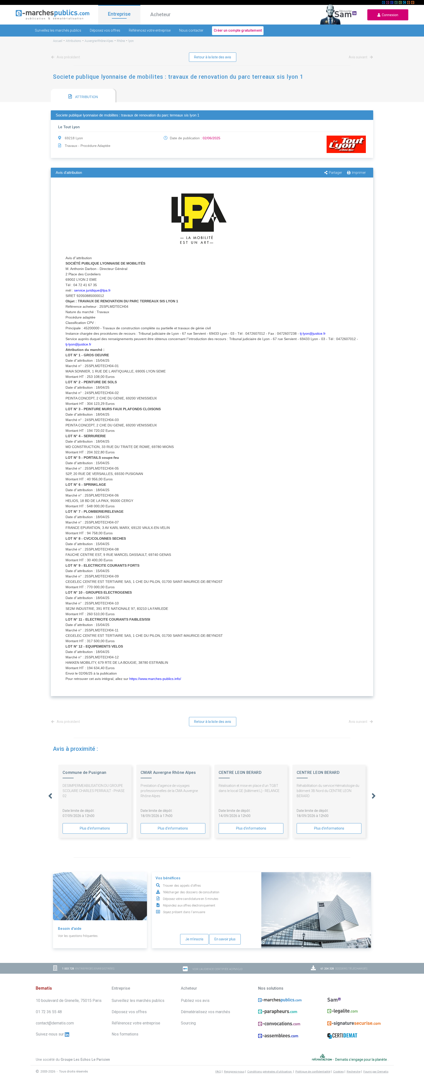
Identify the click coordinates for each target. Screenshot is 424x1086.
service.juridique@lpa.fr (92, 290)
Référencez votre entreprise (150, 30)
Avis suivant (358, 57)
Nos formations (125, 1034)
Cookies (338, 1071)
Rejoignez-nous (234, 1071)
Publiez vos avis (195, 1000)
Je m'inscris (194, 939)
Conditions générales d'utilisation (269, 1071)
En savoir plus (225, 939)
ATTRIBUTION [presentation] (86, 97)
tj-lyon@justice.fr (313, 333)
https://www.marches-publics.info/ (155, 679)
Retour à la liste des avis (212, 57)
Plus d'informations (95, 828)
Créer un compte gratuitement (238, 30)
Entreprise (119, 14)
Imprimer (359, 173)
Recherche (353, 1071)
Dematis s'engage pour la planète (361, 1059)
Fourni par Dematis (375, 1071)
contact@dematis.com (55, 1023)
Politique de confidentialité (312, 1071)
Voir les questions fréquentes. (78, 936)
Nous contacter (191, 30)
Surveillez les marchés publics (58, 30)
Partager (335, 173)
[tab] (83, 95)
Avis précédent (68, 57)
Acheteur (160, 14)
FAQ (218, 1071)
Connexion (389, 15)
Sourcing (188, 1023)
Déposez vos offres (105, 30)
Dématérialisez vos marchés (205, 1011)
